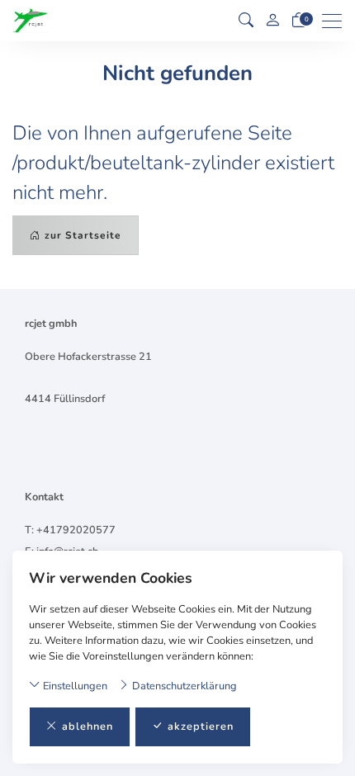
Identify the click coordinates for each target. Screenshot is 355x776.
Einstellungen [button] (73, 686)
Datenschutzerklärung (183, 686)
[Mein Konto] (272, 21)
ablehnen (87, 726)
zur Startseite (83, 235)
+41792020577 (76, 530)
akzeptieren (201, 726)
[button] (246, 21)
